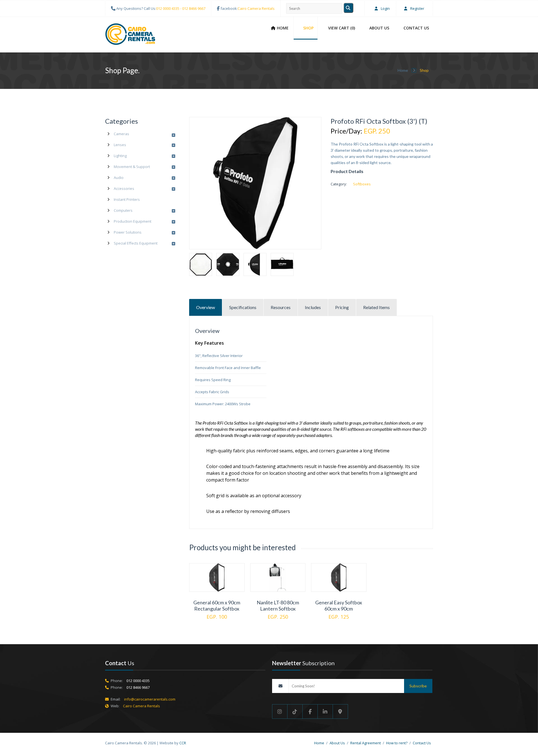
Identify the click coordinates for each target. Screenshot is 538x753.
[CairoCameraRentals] (130, 35)
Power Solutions (128, 232)
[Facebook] (310, 711)
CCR (182, 742)
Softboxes (362, 183)
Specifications (242, 307)
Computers (123, 210)
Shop (308, 28)
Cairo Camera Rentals (256, 8)
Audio (119, 177)
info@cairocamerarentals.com (149, 699)
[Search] (348, 8)
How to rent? (396, 742)
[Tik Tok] (295, 711)
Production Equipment (132, 221)
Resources (281, 307)
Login (385, 8)
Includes (313, 307)
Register (416, 8)
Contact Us (416, 28)
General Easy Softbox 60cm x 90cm (338, 605)
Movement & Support (132, 166)
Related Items (376, 307)
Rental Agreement (365, 742)
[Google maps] (340, 711)
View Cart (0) (341, 28)
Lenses (120, 144)
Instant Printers (127, 199)
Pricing (342, 307)
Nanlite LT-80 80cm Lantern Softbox (278, 605)
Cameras (121, 133)
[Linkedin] (325, 711)
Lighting (120, 155)
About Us (379, 28)
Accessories (124, 188)
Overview (205, 307)
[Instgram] (279, 711)
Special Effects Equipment (135, 243)
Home (283, 28)
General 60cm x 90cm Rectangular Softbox (216, 605)
